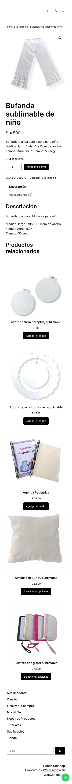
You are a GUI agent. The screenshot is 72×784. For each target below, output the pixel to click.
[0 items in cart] (48, 10)
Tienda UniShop (54, 766)
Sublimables (21, 26)
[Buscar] (60, 751)
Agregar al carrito (36, 166)
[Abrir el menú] (63, 11)
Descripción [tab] (17, 186)
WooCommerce (54, 774)
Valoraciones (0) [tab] (21, 194)
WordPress (50, 770)
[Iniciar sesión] (55, 10)
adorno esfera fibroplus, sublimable (36, 322)
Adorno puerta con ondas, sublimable (36, 407)
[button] (60, 38)
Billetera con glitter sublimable (36, 663)
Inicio (9, 26)
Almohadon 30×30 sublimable (36, 578)
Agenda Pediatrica (36, 492)
